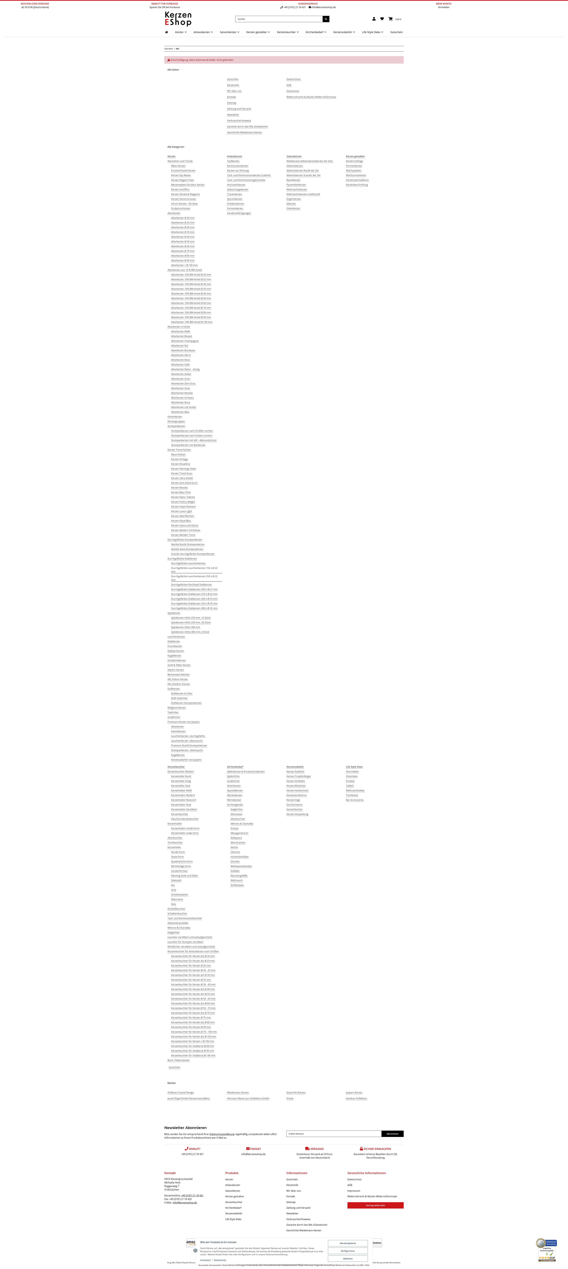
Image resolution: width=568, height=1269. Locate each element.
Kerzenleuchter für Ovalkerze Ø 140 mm (193, 1055)
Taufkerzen (233, 161)
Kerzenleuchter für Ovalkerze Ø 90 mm (192, 1050)
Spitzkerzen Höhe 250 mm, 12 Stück (191, 617)
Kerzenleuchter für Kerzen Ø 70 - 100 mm (194, 1031)
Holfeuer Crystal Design (181, 1092)
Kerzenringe (293, 800)
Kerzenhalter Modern (183, 795)
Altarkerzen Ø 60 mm (183, 246)
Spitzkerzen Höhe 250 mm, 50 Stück (191, 622)
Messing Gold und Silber (184, 875)
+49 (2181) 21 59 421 (294, 7)
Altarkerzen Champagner (185, 341)
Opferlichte (233, 776)
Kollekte (235, 871)
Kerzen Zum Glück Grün (184, 482)
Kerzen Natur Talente (183, 497)
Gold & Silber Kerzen (179, 665)
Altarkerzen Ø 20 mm (183, 217)
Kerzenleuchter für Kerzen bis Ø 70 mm (193, 1012)
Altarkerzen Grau (180, 388)
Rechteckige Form (181, 866)
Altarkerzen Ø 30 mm (183, 227)
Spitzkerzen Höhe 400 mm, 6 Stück (190, 632)
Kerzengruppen (176, 421)
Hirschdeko (352, 771)
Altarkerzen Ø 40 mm (183, 236)
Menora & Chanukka (179, 927)
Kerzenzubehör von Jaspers (186, 759)
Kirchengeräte (235, 804)
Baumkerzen (293, 180)
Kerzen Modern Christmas (185, 530)
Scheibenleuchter (177, 913)
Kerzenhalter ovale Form (185, 833)
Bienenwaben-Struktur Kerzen (188, 184)
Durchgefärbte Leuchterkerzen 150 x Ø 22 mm (194, 569)
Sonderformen (179, 871)
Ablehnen (348, 1258)
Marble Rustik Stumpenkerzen (188, 544)
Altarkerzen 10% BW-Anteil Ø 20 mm (191, 274)
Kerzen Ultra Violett (182, 478)
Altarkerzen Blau (180, 411)
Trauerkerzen (234, 194)
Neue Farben (178, 454)
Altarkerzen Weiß (180, 331)
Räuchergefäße (239, 875)
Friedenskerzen (235, 203)
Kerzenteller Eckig (181, 781)
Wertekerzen (234, 800)
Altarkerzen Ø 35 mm (183, 232)
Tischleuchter (175, 842)
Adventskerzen (295, 165)
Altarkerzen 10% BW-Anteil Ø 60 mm (191, 303)
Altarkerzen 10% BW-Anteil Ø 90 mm (191, 317)
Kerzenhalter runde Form (185, 828)
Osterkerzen (293, 208)
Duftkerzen (174, 688)
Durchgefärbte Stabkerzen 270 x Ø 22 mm (194, 594)
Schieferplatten (179, 894)
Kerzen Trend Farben (179, 449)
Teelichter (173, 712)
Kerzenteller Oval (180, 785)
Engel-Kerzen (294, 199)
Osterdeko (352, 776)
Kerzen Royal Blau (181, 520)
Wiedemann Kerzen (238, 1092)
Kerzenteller (174, 847)
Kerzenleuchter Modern (181, 771)
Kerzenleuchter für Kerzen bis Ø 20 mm (193, 956)
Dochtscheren (294, 804)
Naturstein (177, 899)
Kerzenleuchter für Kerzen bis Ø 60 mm (193, 1003)
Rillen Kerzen (178, 165)
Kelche (234, 847)
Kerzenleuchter (179, 814)
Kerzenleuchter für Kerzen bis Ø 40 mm (193, 989)
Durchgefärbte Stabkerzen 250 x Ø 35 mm (194, 603)
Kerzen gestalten (234, 1196)
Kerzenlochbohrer (297, 795)
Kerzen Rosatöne (180, 464)
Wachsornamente (356, 175)
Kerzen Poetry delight (183, 501)
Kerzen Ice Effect (180, 189)
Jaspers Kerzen (354, 1092)
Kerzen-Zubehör (296, 771)
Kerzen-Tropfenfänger (299, 776)
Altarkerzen (174, 213)
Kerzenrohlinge (354, 161)
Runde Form (178, 852)
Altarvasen (236, 814)
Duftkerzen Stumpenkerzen (186, 703)
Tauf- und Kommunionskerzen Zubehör (249, 175)
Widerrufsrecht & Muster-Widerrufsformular (311, 96)
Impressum (205, 1260)
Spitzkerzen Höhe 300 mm (185, 627)
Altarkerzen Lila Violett (183, 407)
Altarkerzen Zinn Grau (183, 383)
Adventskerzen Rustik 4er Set (303, 170)
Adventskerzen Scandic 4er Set (304, 175)
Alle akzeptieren (348, 1243)
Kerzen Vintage (179, 459)
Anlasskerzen (232, 1185)
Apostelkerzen (235, 790)
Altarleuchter (175, 837)
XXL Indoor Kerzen (178, 679)
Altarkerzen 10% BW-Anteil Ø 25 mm (191, 279)
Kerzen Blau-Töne (181, 492)
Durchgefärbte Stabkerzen (182, 558)
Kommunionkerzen (237, 165)
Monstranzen (238, 842)
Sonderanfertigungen (239, 213)
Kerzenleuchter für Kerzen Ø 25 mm (191, 965)
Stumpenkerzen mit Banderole (188, 445)
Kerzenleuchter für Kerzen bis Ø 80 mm (193, 1022)
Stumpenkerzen (176, 426)
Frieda (290, 1098)
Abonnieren (392, 1133)
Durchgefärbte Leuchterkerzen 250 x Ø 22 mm (194, 578)
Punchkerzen (175, 646)
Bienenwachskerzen (179, 674)
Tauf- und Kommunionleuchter (185, 918)
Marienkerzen (234, 795)
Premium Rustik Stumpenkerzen (189, 745)
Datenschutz (220, 1260)
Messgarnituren (239, 833)
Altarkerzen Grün (180, 378)
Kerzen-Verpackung (297, 814)
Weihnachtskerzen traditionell (303, 194)
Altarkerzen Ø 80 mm (183, 255)
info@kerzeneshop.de (324, 7)
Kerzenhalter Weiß (181, 790)
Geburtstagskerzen (237, 189)
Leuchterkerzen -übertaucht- (187, 740)
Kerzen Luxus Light (181, 511)
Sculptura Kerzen (180, 208)
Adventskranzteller (178, 923)
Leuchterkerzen (176, 636)
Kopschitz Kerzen (296, 1092)
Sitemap (231, 102)
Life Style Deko (233, 1219)
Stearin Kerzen (176, 669)
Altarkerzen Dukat (181, 374)
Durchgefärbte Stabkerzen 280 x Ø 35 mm (194, 608)
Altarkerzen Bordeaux (183, 350)
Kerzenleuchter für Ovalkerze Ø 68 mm (192, 1046)
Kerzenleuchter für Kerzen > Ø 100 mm (192, 1041)
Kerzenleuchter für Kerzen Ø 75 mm (191, 1017)
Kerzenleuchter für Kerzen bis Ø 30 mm (193, 975)
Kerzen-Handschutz (297, 790)
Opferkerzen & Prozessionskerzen (246, 771)
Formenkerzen (235, 208)
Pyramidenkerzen (296, 184)
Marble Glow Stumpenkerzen (187, 549)
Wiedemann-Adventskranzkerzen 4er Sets (310, 161)
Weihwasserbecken (241, 866)
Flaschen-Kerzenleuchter (185, 818)
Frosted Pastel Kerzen (183, 170)
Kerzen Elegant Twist (182, 180)
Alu (173, 885)
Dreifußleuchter (176, 908)
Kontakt (231, 96)
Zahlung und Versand (239, 108)
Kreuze (234, 828)
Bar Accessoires (355, 800)
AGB (289, 85)
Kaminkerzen (175, 416)
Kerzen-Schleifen (296, 781)
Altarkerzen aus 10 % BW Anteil (185, 270)
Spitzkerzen (174, 613)
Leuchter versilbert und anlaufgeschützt (190, 937)
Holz (173, 889)
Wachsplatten (353, 170)
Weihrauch (237, 880)
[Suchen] (326, 19)
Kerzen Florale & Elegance (185, 194)
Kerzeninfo (233, 85)
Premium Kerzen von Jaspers (184, 721)
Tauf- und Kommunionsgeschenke (246, 180)
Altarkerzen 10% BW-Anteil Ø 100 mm (191, 322)
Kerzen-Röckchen (296, 785)
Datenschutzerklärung (222, 1134)
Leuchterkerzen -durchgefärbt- (188, 736)
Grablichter (174, 717)
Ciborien (235, 852)
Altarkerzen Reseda (182, 393)
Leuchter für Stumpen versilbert (185, 942)
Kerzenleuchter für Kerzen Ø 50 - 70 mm (193, 1008)
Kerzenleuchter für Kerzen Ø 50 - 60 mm (193, 998)
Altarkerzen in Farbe (179, 326)
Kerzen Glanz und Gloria (184, 525)
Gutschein (232, 79)
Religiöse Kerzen (177, 707)
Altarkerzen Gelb (180, 364)
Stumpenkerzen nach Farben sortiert (191, 435)
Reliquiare (236, 837)
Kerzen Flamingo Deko (183, 468)
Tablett (350, 785)
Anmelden (444, 7)
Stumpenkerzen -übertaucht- (187, 750)
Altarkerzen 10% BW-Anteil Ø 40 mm (191, 293)
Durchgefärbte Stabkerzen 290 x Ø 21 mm (194, 589)
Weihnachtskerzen (297, 189)
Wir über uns (234, 91)
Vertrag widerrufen (375, 1205)
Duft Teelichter (179, 698)
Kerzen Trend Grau (181, 473)
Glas (173, 904)
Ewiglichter (174, 932)
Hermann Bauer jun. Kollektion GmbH (248, 1098)
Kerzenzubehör (233, 1213)
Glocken (235, 861)
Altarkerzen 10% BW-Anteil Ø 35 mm (191, 288)
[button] (374, 19)
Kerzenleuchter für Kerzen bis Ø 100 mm (193, 1036)
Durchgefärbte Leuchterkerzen (188, 563)
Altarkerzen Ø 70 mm (183, 251)
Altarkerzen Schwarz (182, 397)
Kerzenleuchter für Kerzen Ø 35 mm (191, 979)
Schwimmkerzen (177, 660)
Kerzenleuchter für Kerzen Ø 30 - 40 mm (193, 984)
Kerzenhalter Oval (181, 804)
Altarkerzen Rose (180, 359)
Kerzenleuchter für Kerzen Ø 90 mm (191, 1027)
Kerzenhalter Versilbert (184, 809)
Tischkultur (352, 795)
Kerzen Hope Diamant (183, 506)
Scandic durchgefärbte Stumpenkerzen (193, 553)
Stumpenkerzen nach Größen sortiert (192, 430)
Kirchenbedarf (233, 1207)
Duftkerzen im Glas (181, 693)
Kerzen (229, 1179)
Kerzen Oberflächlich (182, 516)
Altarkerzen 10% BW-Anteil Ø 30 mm (191, 284)
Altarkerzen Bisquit (181, 336)
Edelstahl (176, 880)
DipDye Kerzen (176, 650)
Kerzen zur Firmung (238, 170)
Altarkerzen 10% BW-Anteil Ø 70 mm (191, 307)
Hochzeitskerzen (236, 184)
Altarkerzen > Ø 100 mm (184, 265)
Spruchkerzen (234, 199)
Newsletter (233, 114)
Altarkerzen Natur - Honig (185, 369)
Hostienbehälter (240, 856)
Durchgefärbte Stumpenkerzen (185, 539)
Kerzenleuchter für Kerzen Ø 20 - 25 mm (193, 970)
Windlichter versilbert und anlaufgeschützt (191, 946)
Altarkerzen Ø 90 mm (183, 260)
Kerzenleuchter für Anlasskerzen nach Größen (193, 951)
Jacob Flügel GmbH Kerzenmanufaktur (189, 1098)
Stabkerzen (174, 641)
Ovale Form (177, 856)
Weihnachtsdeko (355, 790)
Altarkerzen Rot (179, 345)
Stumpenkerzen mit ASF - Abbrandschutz (194, 440)
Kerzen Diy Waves (181, 175)
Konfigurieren (348, 1251)
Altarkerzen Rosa (180, 402)
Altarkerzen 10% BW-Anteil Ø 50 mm (191, 298)
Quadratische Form (182, 861)
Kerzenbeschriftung (357, 184)
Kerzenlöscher (294, 809)
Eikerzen (291, 203)
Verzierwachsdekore (357, 180)
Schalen (350, 781)
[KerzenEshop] (167, 32)
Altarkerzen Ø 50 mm (183, 241)
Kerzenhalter (175, 823)
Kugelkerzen (174, 655)
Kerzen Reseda (179, 487)
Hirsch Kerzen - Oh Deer (184, 203)
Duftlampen (237, 885)
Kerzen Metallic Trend (183, 535)
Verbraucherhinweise (239, 120)
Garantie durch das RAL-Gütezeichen (247, 126)
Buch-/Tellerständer (179, 1060)
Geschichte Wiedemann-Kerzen (244, 132)
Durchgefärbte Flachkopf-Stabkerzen (191, 584)
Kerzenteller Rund (181, 776)
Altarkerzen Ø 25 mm (183, 222)
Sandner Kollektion (356, 1098)
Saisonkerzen (232, 1190)
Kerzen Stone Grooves (183, 199)
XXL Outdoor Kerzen (179, 684)
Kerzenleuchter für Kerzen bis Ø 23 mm (193, 960)
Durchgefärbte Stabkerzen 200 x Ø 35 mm (194, 598)
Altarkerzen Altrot (181, 355)
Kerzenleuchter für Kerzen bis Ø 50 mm (193, 994)
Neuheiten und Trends (180, 161)
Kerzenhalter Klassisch (183, 800)
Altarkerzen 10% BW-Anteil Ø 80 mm (191, 312)
